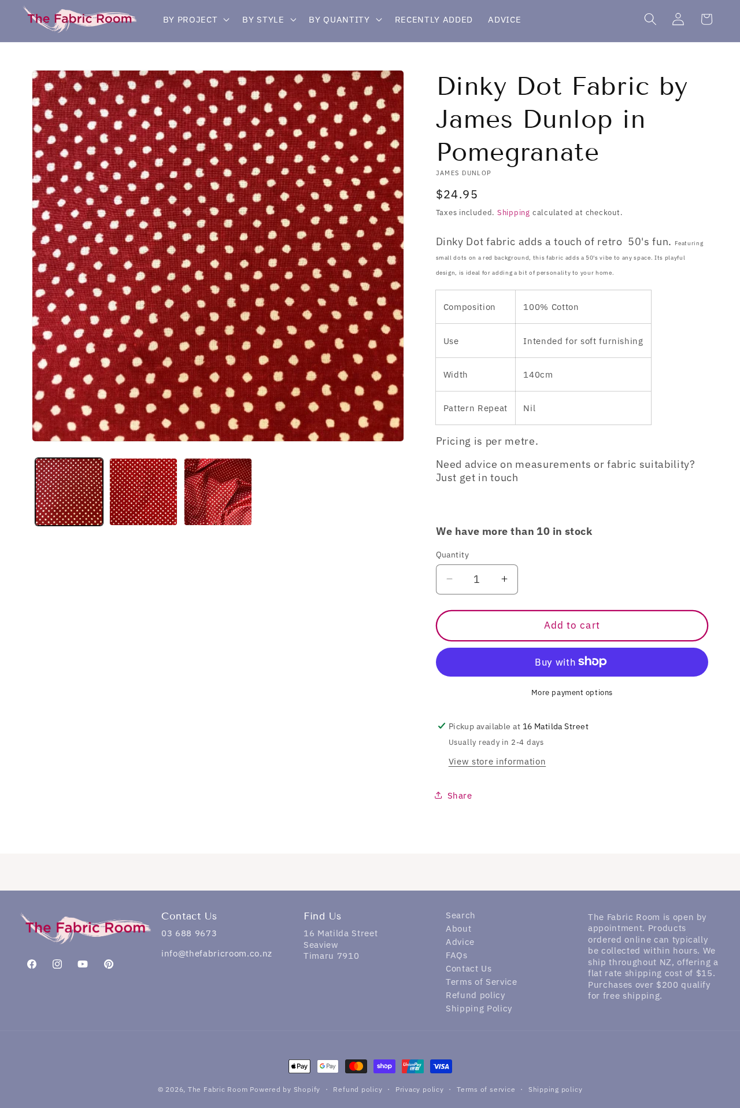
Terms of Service (481, 982)
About (458, 929)
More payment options (572, 691)
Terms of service (486, 1089)
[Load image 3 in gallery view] (218, 492)
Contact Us (469, 969)
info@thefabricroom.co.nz (216, 953)
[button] (195, 19)
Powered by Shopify (285, 1089)
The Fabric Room (218, 1089)
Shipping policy (555, 1089)
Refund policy (475, 996)
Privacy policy (419, 1089)
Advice (460, 943)
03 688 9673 (189, 933)
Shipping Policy (479, 1009)
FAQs (457, 956)
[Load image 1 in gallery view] (69, 492)
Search (461, 916)
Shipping (513, 212)
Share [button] (459, 795)
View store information (497, 761)
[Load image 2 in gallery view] (143, 492)
